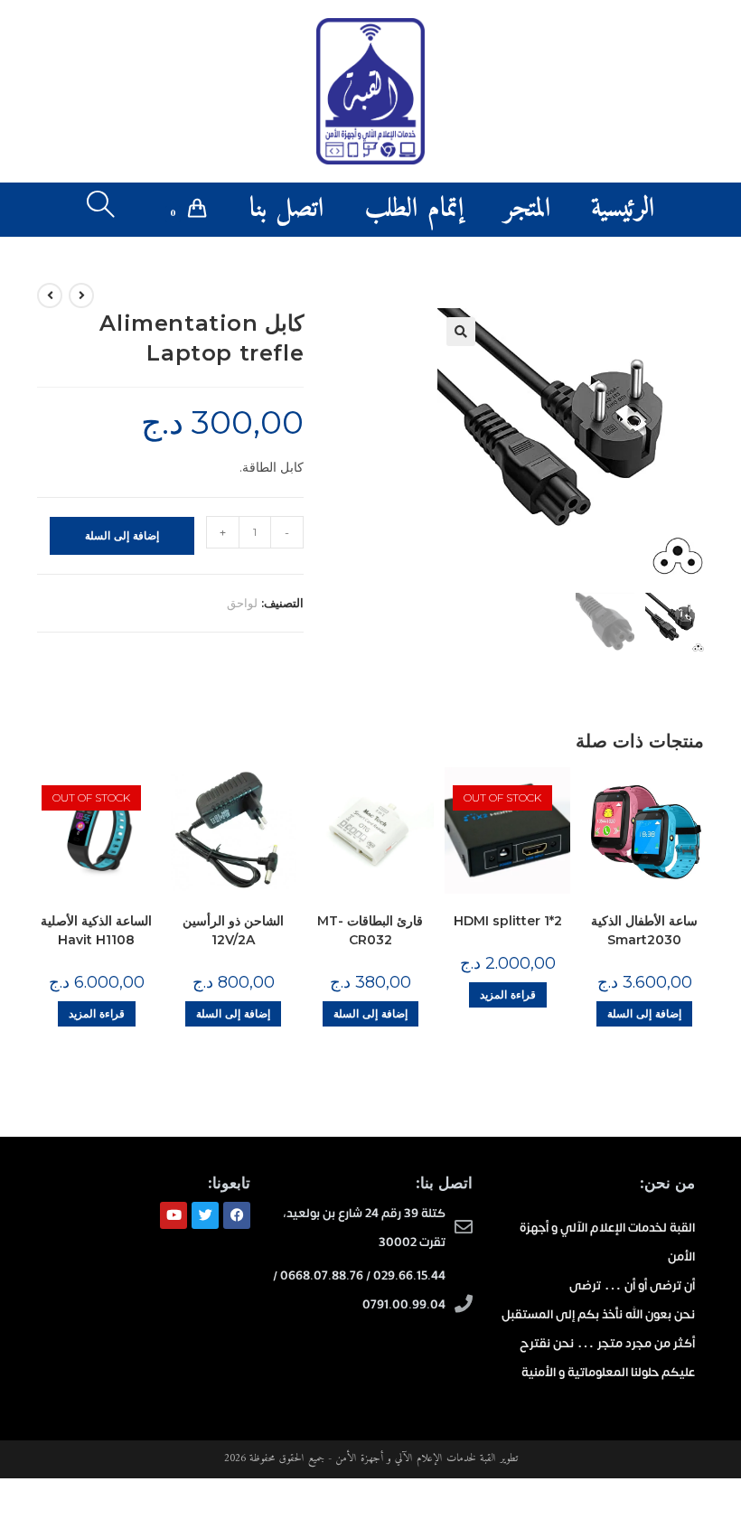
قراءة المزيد (97, 1013)
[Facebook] (236, 1215)
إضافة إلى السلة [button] (233, 1013)
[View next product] (49, 295)
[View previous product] (81, 295)
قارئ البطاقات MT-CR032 (370, 930)
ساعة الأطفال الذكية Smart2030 (644, 930)
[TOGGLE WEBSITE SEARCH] (101, 210)
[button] (460, 331)
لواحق (242, 602)
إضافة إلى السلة (122, 535)
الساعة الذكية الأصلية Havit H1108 (96, 930)
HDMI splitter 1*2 (508, 921)
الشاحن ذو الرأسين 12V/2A (233, 930)
